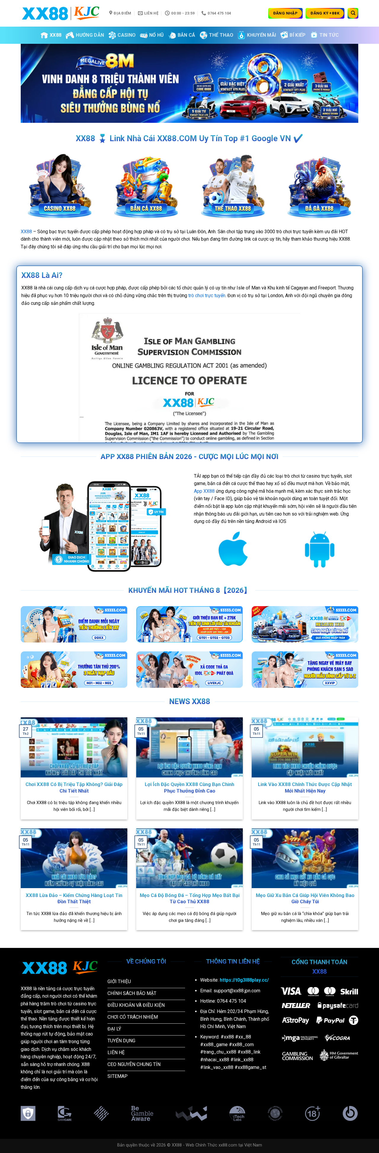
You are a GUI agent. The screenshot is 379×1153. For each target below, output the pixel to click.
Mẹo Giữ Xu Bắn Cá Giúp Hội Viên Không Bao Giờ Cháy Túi (305, 899)
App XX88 (204, 491)
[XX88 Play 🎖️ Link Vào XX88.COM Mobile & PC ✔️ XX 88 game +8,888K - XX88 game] (60, 13)
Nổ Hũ (156, 35)
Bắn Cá (186, 35)
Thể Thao (221, 35)
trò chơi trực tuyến (206, 295)
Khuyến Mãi (261, 35)
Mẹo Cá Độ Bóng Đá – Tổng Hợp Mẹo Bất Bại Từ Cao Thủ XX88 (190, 899)
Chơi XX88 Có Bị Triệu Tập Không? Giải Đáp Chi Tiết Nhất (74, 788)
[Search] (353, 13)
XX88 (55, 35)
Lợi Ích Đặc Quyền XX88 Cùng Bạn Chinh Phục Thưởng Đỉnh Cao (189, 788)
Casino (127, 35)
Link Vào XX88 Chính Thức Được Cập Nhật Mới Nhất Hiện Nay (305, 788)
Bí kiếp (298, 35)
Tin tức (329, 35)
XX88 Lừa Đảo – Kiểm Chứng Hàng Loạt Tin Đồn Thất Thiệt (74, 899)
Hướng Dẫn (90, 35)
